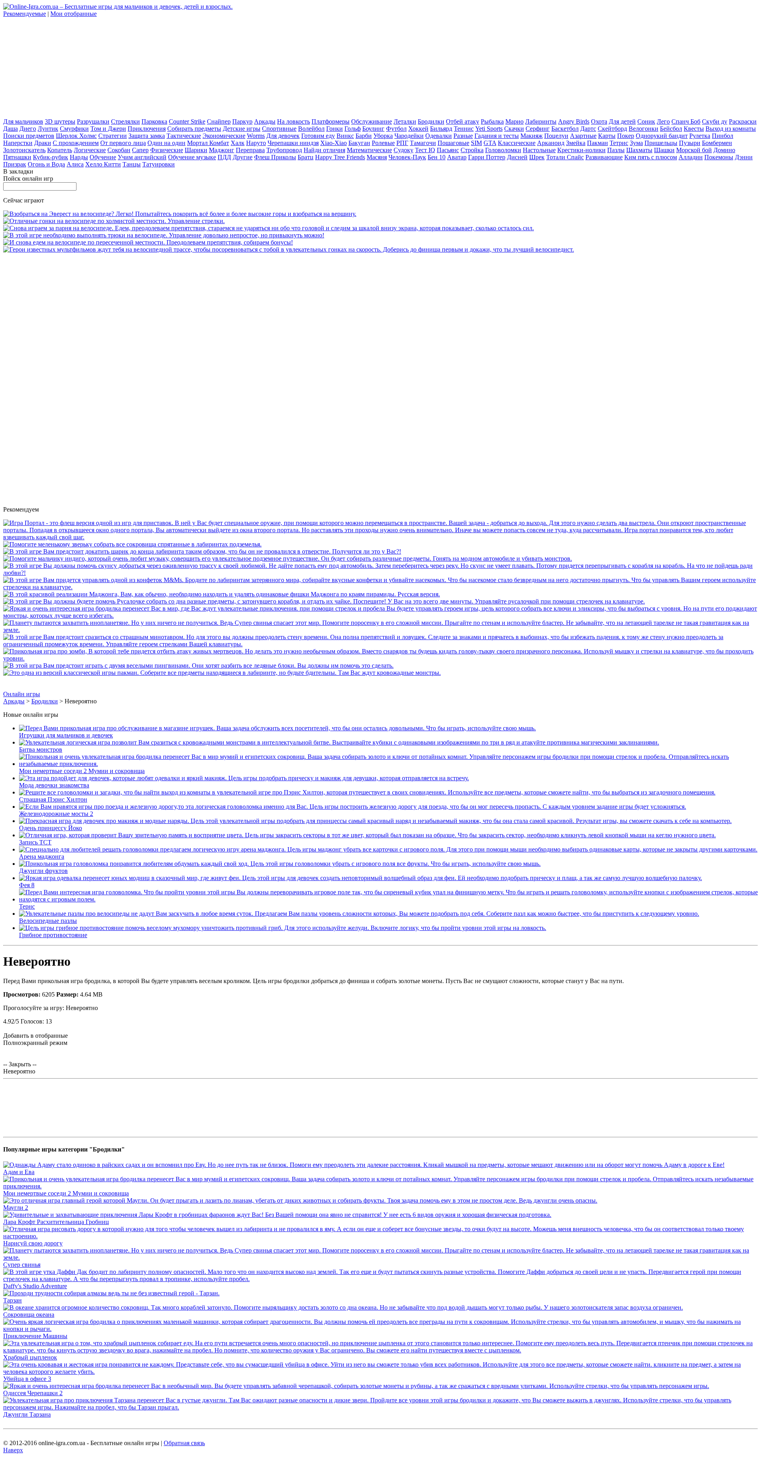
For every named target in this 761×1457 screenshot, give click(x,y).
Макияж (531, 135)
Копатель (59, 150)
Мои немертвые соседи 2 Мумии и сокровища (82, 771)
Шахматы (639, 150)
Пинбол (722, 135)
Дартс (588, 128)
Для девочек (283, 135)
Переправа (250, 150)
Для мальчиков (23, 121)
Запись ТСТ (35, 842)
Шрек (537, 157)
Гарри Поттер (486, 157)
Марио (514, 121)
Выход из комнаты (731, 128)
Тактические (183, 135)
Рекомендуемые (24, 13)
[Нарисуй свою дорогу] (380, 1236)
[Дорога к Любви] (380, 572)
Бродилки (431, 121)
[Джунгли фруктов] (280, 863)
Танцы (131, 164)
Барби (364, 135)
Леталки (405, 121)
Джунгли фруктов (43, 870)
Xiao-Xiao (333, 142)
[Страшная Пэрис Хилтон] (367, 792)
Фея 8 (26, 885)
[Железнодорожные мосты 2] (352, 806)
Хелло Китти (103, 164)
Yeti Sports (489, 128)
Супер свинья (21, 1264)
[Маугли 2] (300, 1200)
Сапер (140, 150)
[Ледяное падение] (198, 665)
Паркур (242, 121)
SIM (476, 142)
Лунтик (48, 128)
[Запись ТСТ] (367, 835)
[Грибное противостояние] (282, 927)
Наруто (256, 142)
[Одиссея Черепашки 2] (356, 1386)
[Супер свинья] (380, 629)
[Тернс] (388, 899)
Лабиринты (540, 121)
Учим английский (142, 157)
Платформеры (331, 121)
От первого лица (123, 142)
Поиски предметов (28, 135)
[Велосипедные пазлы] (359, 913)
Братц (306, 157)
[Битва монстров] (339, 742)
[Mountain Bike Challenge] (179, 213)
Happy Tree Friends (340, 157)
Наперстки (18, 142)
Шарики (196, 150)
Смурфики (74, 128)
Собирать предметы (194, 128)
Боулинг (373, 128)
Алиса (75, 164)
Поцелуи (556, 135)
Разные (463, 135)
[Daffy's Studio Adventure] (380, 1279)
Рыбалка (492, 121)
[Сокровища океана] (343, 1307)
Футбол (396, 128)
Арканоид (550, 142)
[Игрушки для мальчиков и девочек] (277, 728)
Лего (663, 121)
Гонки (334, 128)
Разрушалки (93, 121)
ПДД (224, 157)
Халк (238, 142)
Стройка (472, 150)
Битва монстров (40, 749)
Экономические (224, 135)
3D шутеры (60, 121)
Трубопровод (284, 150)
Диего (27, 128)
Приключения (147, 128)
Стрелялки (125, 121)
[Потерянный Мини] (380, 587)
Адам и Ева (18, 1172)
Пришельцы (660, 142)
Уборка (383, 135)
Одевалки (438, 135)
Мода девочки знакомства (54, 785)
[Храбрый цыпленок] (380, 1350)
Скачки (514, 128)
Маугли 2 (15, 1207)
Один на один (166, 142)
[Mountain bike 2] (268, 228)
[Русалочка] (324, 601)
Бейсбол (671, 128)
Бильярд (441, 128)
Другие (242, 157)
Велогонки (643, 128)
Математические (369, 150)
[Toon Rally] (288, 249)
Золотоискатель (24, 150)
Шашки (664, 150)
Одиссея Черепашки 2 (33, 1393)
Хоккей (418, 128)
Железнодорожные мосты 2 (56, 813)
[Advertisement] (62, 66)
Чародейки (409, 135)
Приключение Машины (35, 1336)
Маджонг (221, 150)
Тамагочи (423, 142)
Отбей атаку (462, 121)
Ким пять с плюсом (650, 157)
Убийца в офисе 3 (27, 1378)
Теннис (464, 128)
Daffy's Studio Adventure (35, 1286)
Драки (42, 142)
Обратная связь (184, 1443)
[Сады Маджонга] (221, 594)
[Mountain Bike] (114, 221)
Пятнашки (17, 157)
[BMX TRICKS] (163, 235)
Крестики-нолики (581, 150)
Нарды (79, 157)
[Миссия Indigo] (287, 558)
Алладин (691, 157)
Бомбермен (717, 142)
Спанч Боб (685, 121)
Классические (516, 142)
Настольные (539, 150)
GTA (490, 142)
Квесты (694, 128)
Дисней (517, 157)
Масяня (377, 157)
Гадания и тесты (496, 135)
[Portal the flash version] (380, 537)
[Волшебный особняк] (380, 615)
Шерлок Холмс (76, 135)
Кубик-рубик (50, 157)
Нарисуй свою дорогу (33, 1243)
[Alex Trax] (148, 242)
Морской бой (694, 150)
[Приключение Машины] (380, 1328)
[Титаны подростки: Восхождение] (380, 644)
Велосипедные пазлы (48, 920)
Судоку (403, 150)
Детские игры (241, 128)
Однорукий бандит (662, 135)
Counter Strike (187, 121)
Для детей (622, 121)
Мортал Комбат (208, 142)
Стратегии (112, 135)
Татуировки (158, 164)
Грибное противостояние (53, 935)
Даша (10, 128)
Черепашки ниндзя (293, 142)
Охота (599, 121)
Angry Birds (573, 121)
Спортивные (279, 128)
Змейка (575, 142)
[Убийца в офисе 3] (380, 1371)
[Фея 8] (360, 878)
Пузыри (689, 142)
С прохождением (76, 142)
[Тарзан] (111, 1293)
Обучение (103, 157)
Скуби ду (714, 121)
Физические (166, 150)
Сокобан (118, 150)
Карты (607, 135)
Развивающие (604, 157)
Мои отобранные (73, 13)
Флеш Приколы (275, 157)
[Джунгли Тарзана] (380, 1407)
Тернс (27, 906)
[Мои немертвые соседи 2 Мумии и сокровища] (388, 763)
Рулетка (699, 135)
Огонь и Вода (46, 164)
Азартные (583, 135)
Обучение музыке (192, 157)
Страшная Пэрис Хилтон (53, 799)
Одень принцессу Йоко (50, 828)
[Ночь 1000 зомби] (380, 658)
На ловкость (293, 121)
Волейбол (311, 128)
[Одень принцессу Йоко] (375, 820)
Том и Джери (108, 128)
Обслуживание (371, 121)
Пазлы (616, 150)
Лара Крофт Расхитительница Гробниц (56, 1221)
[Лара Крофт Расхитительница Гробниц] (277, 1214)
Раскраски (743, 121)
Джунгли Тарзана (27, 1414)
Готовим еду (318, 135)
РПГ (402, 142)
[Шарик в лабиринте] (202, 551)
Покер (625, 135)
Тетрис (619, 142)
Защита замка (146, 135)
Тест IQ (425, 150)
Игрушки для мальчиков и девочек (66, 735)
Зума (636, 142)
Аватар (457, 157)
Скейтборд (612, 128)
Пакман (597, 142)
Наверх (13, 1450)
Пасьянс (448, 150)
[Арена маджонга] (388, 849)
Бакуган (359, 142)
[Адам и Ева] (364, 1164)
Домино (724, 150)
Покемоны (718, 157)
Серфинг (538, 128)
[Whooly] (132, 544)
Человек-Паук (407, 157)
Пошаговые (453, 142)
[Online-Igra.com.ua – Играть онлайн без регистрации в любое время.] (118, 6)
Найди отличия (324, 150)
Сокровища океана (28, 1314)
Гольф (352, 128)
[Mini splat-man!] (222, 672)
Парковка (154, 121)
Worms (256, 135)
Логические (90, 150)
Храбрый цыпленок (30, 1357)
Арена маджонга (41, 856)
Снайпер (219, 121)
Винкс (345, 135)
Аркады (264, 121)
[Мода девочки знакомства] (244, 778)
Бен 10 (437, 157)
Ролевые (383, 142)
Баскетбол (565, 128)
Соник (646, 121)
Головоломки (503, 150)
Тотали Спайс (565, 157)
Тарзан (12, 1300)
